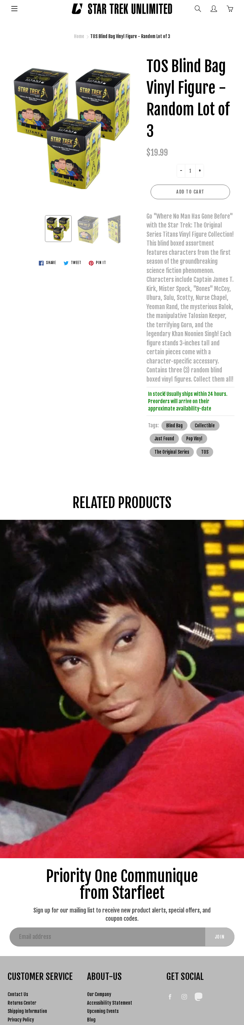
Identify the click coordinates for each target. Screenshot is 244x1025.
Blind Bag (174, 425)
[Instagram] (184, 996)
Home (79, 36)
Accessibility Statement (109, 1003)
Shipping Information (27, 1011)
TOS (204, 452)
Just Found (164, 438)
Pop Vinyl (194, 438)
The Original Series (171, 452)
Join (220, 937)
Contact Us (18, 994)
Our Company (99, 994)
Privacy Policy (21, 1020)
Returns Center (22, 1003)
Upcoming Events (103, 1011)
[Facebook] (169, 996)
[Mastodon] (198, 996)
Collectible (205, 425)
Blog (91, 1020)
